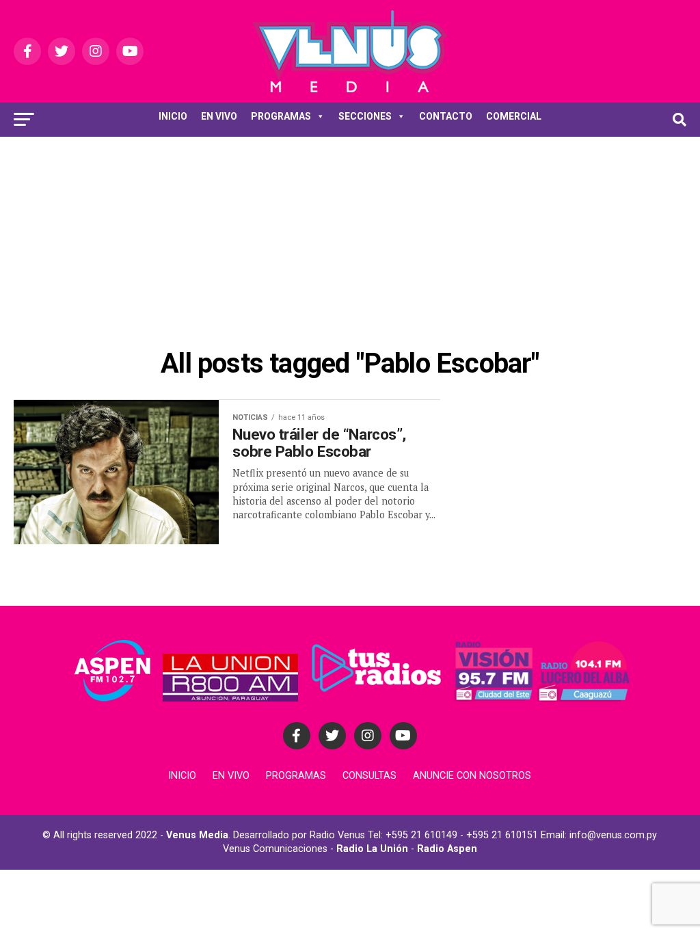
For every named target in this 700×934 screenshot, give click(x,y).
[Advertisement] (350, 239)
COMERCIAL (513, 116)
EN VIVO (219, 116)
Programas (296, 776)
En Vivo (231, 776)
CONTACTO (445, 116)
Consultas (369, 776)
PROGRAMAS (281, 116)
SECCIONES (365, 116)
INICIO (173, 116)
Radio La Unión (372, 849)
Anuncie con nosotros (472, 776)
